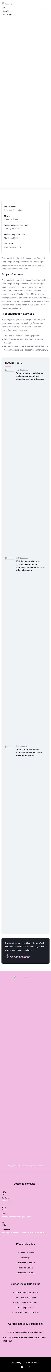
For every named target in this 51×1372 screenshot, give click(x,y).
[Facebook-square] (22, 1367)
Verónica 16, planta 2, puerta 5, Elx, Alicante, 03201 (23, 1232)
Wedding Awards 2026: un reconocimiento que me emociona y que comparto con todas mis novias (30, 565)
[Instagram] (29, 1367)
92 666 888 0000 (20, 957)
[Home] (25, 1068)
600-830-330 (7, 1201)
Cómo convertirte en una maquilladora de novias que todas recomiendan (29, 752)
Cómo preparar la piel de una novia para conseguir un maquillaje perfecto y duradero (30, 376)
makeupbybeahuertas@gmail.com (16, 1217)
